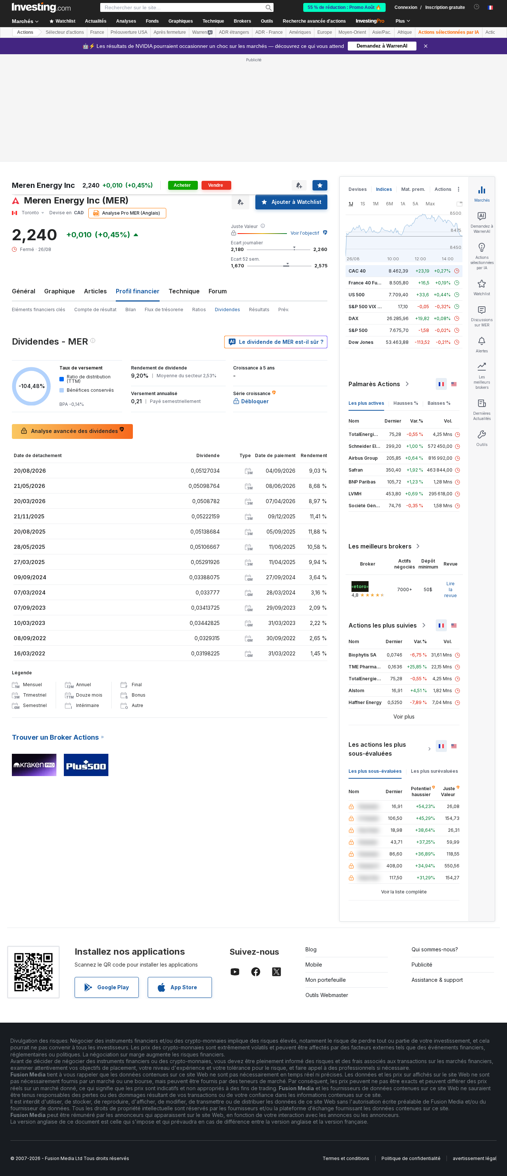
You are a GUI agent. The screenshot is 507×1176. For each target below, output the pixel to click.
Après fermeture (170, 32)
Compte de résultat (95, 309)
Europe (324, 32)
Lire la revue (450, 589)
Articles (95, 291)
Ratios (199, 309)
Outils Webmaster (326, 995)
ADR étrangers (234, 32)
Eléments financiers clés (38, 309)
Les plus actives (366, 403)
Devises (358, 189)
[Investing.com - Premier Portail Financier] (41, 7)
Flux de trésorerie (164, 309)
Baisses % (439, 403)
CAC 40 (357, 271)
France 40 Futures (369, 283)
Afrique (405, 32)
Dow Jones (361, 342)
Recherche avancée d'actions (314, 21)
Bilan (130, 309)
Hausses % (405, 403)
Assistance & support (437, 980)
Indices (384, 189)
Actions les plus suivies (383, 625)
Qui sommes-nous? (435, 949)
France (97, 32)
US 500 (356, 294)
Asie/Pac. (381, 32)
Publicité (422, 964)
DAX (354, 318)
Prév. (283, 309)
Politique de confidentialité (411, 1158)
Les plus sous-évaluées (375, 771)
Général (23, 291)
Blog (311, 949)
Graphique (59, 291)
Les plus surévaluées (434, 771)
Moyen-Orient (352, 32)
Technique (184, 291)
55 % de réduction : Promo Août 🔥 (344, 7)
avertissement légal (474, 1158)
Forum (218, 291)
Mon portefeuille (325, 980)
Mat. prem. (413, 189)
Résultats (259, 309)
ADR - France (269, 32)
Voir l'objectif (305, 233)
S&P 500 (358, 330)
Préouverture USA (129, 32)
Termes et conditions (346, 1158)
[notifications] (476, 6)
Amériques (300, 32)
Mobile (313, 964)
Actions (25, 32)
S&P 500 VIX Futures (371, 306)
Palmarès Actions (374, 384)
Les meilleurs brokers (380, 546)
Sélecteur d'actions (65, 32)
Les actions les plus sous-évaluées (377, 749)
